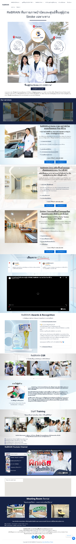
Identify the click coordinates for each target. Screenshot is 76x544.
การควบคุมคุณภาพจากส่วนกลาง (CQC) (49, 151)
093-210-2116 (59, 247)
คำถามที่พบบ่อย (62, 2)
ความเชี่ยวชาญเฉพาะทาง (46, 154)
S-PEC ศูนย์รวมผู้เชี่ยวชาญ (51, 2)
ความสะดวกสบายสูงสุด (46, 141)
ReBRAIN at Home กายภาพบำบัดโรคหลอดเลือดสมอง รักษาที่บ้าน (55, 127)
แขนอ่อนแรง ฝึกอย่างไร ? (16, 467)
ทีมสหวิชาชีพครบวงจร (46, 236)
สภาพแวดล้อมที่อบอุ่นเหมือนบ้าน (48, 241)
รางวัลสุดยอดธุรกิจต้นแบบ (46, 346)
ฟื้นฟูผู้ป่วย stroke (36, 92)
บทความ (13, 7)
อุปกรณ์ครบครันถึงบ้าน (46, 149)
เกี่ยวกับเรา (69, 2)
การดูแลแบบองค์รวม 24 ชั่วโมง (48, 228)
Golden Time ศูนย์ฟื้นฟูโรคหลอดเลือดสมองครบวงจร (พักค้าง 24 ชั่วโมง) (55, 212)
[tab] (16, 454)
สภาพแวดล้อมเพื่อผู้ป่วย (46, 198)
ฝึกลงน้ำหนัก (13, 470)
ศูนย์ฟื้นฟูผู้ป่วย (50, 532)
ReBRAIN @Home (15, 2)
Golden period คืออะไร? (16, 460)
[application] (19, 2)
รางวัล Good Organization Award (48, 321)
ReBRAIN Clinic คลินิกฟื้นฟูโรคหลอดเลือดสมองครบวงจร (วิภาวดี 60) (55, 169)
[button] (4, 112)
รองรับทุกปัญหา (44, 244)
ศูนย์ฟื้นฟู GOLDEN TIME (27, 2)
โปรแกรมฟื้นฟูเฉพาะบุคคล (46, 238)
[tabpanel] (49, 462)
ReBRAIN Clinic (39, 2)
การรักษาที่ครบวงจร (45, 195)
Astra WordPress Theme (47, 542)
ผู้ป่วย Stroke (33, 530)
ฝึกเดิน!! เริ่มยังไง (14, 454)
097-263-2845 (59, 201)
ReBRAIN (5, 5)
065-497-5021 (59, 158)
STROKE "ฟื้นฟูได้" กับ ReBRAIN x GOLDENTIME (17, 457)
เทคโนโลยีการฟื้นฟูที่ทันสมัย (47, 184)
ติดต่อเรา (18, 7)
